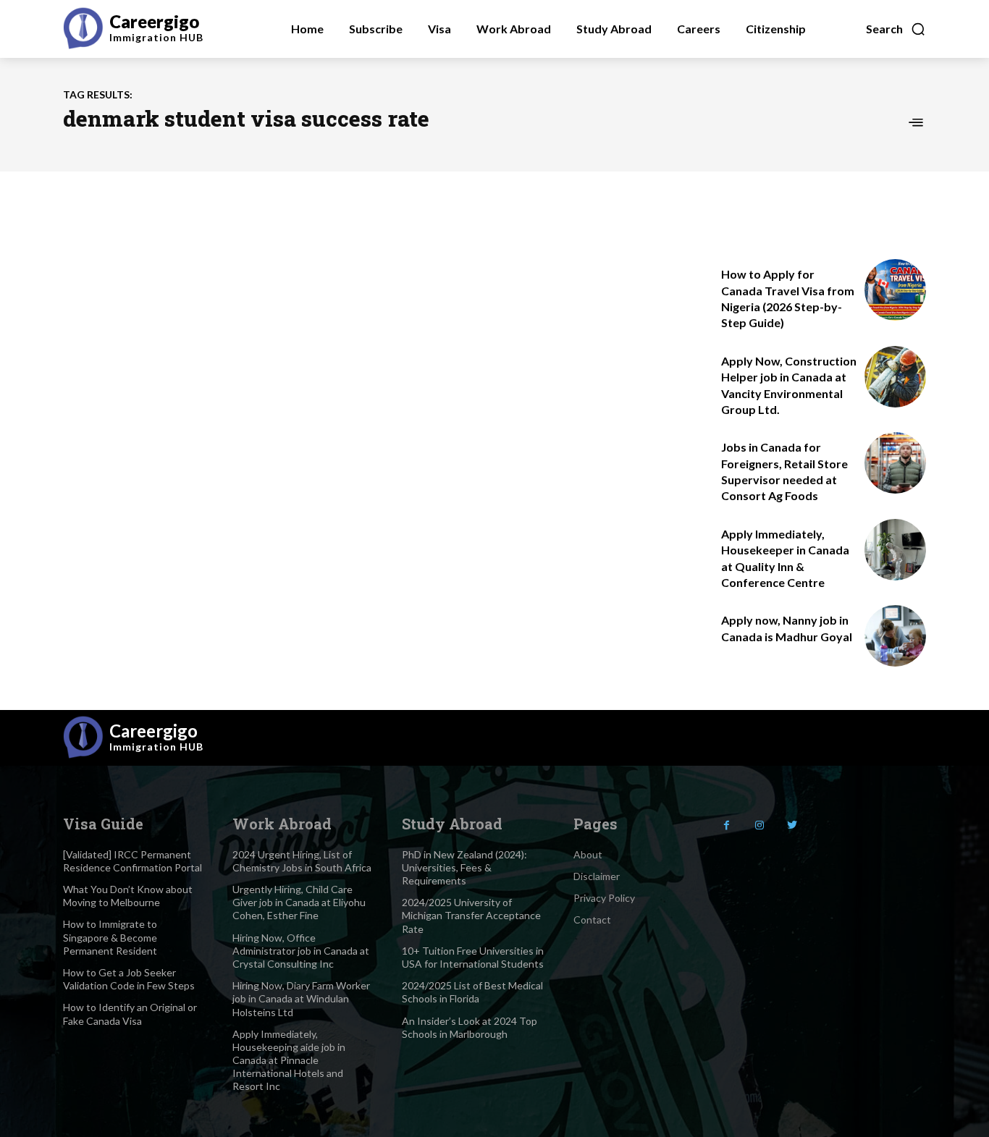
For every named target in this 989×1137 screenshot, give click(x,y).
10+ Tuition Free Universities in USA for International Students (473, 957)
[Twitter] (791, 825)
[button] (896, 29)
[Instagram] (759, 825)
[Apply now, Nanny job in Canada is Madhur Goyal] (895, 636)
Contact (592, 919)
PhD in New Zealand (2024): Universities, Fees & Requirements (464, 867)
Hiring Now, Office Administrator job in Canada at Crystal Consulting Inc (300, 950)
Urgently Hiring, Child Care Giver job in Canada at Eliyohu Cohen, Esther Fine (299, 902)
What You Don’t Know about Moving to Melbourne (128, 895)
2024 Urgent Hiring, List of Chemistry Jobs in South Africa (301, 861)
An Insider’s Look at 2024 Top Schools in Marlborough (469, 1027)
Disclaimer (596, 876)
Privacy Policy (604, 898)
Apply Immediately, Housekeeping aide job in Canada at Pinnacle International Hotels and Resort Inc (288, 1060)
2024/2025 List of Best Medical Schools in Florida (472, 992)
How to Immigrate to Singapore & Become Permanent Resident (110, 937)
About (587, 854)
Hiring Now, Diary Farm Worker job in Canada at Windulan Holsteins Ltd (301, 998)
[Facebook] (726, 825)
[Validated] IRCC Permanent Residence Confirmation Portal (132, 861)
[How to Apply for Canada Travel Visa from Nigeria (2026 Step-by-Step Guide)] (895, 290)
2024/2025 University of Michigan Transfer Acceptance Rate (471, 915)
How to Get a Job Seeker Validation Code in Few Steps (129, 979)
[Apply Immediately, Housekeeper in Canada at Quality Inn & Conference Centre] (895, 549)
